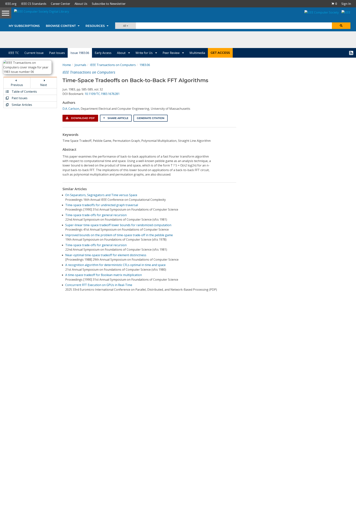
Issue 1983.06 (79, 53)
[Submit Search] (341, 25)
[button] (334, 3)
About (121, 53)
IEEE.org (11, 4)
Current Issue (34, 53)
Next (43, 85)
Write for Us (144, 53)
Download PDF (82, 118)
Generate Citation (150, 118)
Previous (17, 85)
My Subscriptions (24, 26)
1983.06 (144, 65)
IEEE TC (13, 53)
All (125, 25)
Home (66, 65)
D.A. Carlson (70, 109)
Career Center (60, 4)
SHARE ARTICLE (117, 118)
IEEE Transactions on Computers (113, 65)
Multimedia (197, 53)
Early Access (103, 53)
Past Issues (57, 53)
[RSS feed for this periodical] (351, 53)
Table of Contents (24, 92)
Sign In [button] (346, 4)
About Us (81, 4)
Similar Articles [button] (21, 105)
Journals (80, 65)
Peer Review (171, 53)
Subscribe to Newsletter (109, 4)
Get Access (220, 52)
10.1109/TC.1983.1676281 (102, 94)
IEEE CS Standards (33, 4)
